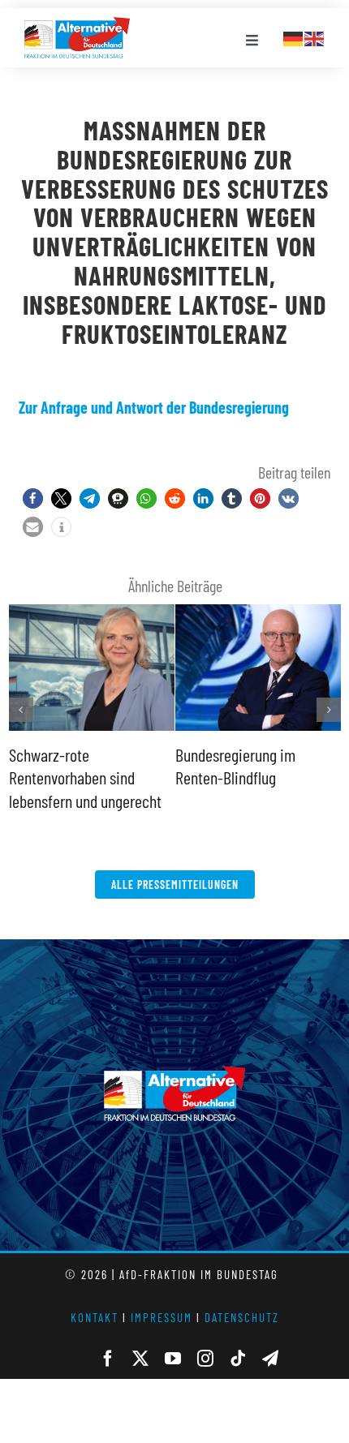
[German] (293, 36)
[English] (314, 36)
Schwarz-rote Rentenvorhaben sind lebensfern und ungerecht (85, 777)
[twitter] (140, 1359)
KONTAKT (94, 1317)
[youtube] (173, 1359)
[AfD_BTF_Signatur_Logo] (77, 25)
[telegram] (270, 1359)
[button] (33, 498)
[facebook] (108, 1359)
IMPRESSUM (161, 1317)
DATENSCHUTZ (242, 1317)
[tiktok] (238, 1359)
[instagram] (205, 1359)
